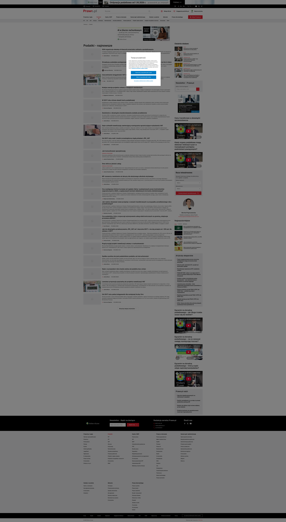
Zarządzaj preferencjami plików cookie (143, 80)
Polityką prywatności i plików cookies (140, 68)
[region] (143, 69)
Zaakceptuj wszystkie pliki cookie (143, 72)
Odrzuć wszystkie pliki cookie (143, 77)
